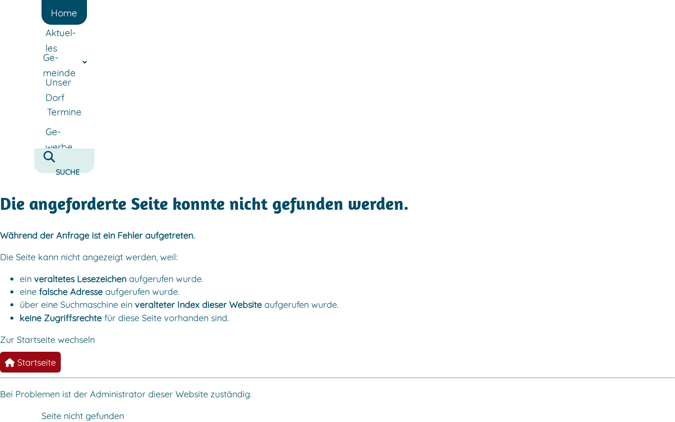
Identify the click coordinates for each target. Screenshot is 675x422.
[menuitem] (64, 12)
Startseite (35, 362)
